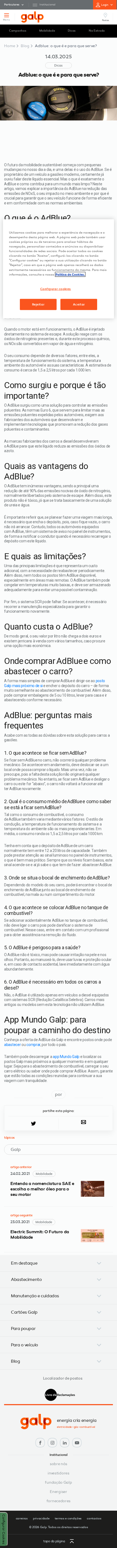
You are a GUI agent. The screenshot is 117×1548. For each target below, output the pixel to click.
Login (105, 5)
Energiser (58, 1492)
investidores (58, 1473)
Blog (25, 46)
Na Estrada (97, 30)
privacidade (41, 1518)
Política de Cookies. (70, 274)
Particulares (11, 4)
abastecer (12, 1044)
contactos (94, 1518)
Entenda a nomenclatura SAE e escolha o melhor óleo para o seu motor (42, 1189)
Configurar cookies (55, 289)
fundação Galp (58, 1483)
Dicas (72, 30)
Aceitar (79, 304)
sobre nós (58, 1464)
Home (9, 46)
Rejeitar (38, 304)
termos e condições (68, 1518)
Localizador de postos (62, 1378)
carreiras (22, 1518)
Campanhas (17, 30)
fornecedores (58, 1501)
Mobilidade (47, 30)
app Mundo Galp (66, 1056)
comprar (33, 1044)
